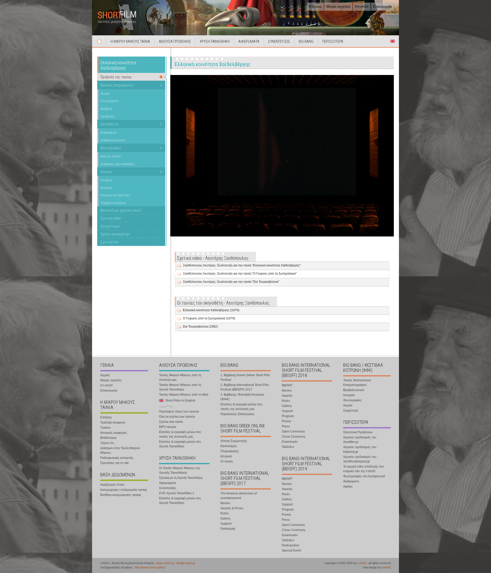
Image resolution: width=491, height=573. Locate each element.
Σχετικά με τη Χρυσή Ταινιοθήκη (181, 478)
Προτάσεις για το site (114, 463)
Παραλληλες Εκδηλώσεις (237, 414)
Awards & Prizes (231, 508)
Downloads (290, 442)
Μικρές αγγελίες (338, 6)
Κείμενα (106, 172)
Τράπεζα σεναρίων (112, 422)
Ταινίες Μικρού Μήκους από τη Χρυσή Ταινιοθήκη (180, 387)
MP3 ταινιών (167, 427)
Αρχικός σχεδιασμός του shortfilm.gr (359, 440)
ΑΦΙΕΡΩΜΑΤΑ (248, 41)
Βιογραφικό (109, 132)
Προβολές (108, 116)
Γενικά (105, 93)
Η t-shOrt (362, 6)
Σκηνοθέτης (110, 124)
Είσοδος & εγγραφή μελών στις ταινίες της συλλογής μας (180, 434)
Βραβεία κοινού (353, 390)
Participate (227, 529)
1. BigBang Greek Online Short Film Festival (245, 377)
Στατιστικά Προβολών (358, 432)
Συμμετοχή (350, 410)
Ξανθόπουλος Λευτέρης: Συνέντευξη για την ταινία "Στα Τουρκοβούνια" (231, 282)
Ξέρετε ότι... (108, 443)
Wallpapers (351, 481)
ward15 (386, 567)
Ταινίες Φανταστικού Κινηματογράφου (357, 383)
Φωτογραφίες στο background (364, 476)
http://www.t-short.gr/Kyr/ (150, 567)
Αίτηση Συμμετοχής (233, 441)
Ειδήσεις (315, 6)
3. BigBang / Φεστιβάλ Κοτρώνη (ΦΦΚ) (242, 397)
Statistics (288, 447)
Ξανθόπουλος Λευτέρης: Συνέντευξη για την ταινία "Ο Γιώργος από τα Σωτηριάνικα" (240, 273)
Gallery (225, 518)
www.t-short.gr (165, 563)
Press (286, 426)
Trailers (105, 427)
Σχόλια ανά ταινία (171, 422)
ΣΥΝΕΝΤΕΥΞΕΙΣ (279, 41)
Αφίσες (348, 486)
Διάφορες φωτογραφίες (118, 164)
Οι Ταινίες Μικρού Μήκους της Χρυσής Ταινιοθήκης (179, 470)
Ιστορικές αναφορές (113, 433)
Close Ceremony (293, 436)
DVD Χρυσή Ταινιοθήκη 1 (176, 493)
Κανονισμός (228, 446)
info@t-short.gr (185, 563)
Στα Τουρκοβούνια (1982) (200, 326)
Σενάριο (106, 180)
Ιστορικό (106, 188)
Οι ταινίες (226, 461)
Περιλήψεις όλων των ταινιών (179, 411)
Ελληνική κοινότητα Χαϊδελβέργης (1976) (211, 310)
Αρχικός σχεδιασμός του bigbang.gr (359, 449)
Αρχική (99, 41)
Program (288, 416)
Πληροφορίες (229, 451)
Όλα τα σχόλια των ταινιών (177, 416)
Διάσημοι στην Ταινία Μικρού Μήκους (120, 450)
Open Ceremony (293, 431)
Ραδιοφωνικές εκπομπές (116, 458)
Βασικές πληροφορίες (117, 85)
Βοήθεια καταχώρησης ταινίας (120, 495)
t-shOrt (361, 563)
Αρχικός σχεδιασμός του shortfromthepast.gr (359, 459)
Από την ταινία (111, 156)
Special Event (291, 550)
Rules (224, 513)
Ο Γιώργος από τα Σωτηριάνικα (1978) (209, 318)
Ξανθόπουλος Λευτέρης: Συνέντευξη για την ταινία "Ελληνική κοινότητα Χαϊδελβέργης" (242, 265)
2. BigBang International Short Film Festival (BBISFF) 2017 (244, 387)
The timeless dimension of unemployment (238, 496)
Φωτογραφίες (111, 148)
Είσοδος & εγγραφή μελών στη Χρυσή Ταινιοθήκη (180, 444)
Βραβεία (106, 109)
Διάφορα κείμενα (113, 140)
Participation (290, 545)
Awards (287, 395)
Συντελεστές (109, 101)
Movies (225, 503)
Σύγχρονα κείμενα (113, 203)
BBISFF (287, 385)
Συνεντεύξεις (167, 488)
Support (225, 523)
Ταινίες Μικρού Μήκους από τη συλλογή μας (180, 377)
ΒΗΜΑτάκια (108, 438)
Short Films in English (392, 41)
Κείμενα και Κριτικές (115, 195)
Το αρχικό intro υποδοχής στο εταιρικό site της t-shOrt (363, 469)
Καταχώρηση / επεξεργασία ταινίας (123, 490)
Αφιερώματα (167, 483)
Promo (286, 421)
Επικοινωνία (382, 6)
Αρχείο (347, 405)
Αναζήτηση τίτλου (112, 484)
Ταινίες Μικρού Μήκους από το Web (183, 394)
